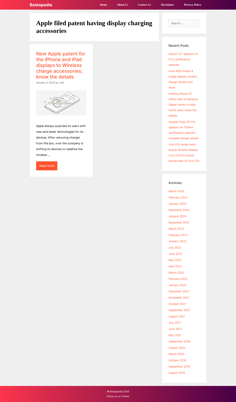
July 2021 (175, 322)
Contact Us (144, 4)
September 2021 (179, 310)
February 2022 (178, 278)
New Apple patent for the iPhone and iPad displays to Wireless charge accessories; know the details (60, 65)
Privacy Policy (192, 4)
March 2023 (176, 228)
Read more (48, 167)
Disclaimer (167, 4)
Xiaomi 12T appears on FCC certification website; (183, 59)
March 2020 (176, 354)
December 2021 (179, 291)
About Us (122, 4)
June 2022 (175, 253)
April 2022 (175, 266)
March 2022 (176, 272)
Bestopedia (41, 4)
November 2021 (179, 297)
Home (103, 4)
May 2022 (175, 260)
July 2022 (175, 247)
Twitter (126, 396)
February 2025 (178, 197)
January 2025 (177, 203)
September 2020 (179, 341)
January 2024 (177, 216)
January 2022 (177, 285)
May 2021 (175, 335)
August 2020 (177, 347)
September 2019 (179, 366)
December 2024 (179, 210)
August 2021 (177, 316)
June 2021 (175, 329)
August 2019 (177, 372)
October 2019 (177, 360)
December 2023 (179, 222)
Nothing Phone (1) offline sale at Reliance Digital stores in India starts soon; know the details (183, 104)
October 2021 (177, 304)
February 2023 (178, 235)
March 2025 (176, 191)
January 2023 (177, 241)
